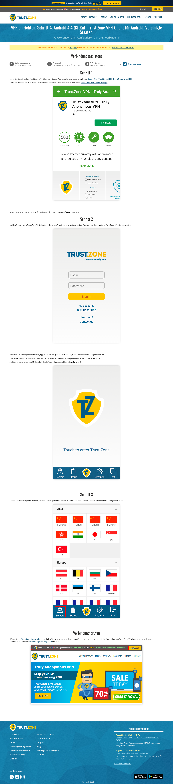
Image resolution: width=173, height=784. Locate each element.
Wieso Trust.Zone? (89, 17)
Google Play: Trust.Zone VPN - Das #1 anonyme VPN (110, 79)
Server (148, 17)
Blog (38, 746)
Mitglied (14, 758)
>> (93, 9)
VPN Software (16, 738)
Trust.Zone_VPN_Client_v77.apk (94, 82)
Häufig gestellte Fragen (47, 750)
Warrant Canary (17, 754)
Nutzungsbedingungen (21, 746)
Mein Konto (157, 9)
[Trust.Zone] (23, 17)
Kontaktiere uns (44, 738)
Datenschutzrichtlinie (20, 750)
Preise (104, 17)
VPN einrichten (117, 17)
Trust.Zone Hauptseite (30, 639)
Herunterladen (134, 17)
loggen (73, 47)
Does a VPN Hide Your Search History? (132, 753)
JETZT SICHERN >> (112, 3)
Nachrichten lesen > (122, 763)
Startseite (14, 734)
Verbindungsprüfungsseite (40, 641)
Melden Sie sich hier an (123, 47)
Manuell (40, 754)
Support (158, 17)
